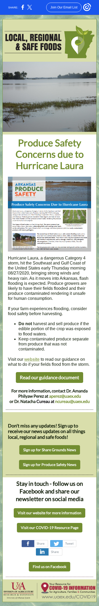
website (32, 359)
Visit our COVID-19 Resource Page (49, 527)
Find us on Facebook (49, 566)
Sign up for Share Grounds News (49, 450)
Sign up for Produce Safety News (49, 464)
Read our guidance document (49, 377)
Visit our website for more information (49, 513)
